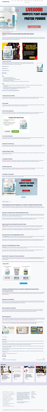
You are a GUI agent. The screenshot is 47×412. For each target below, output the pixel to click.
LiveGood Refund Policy (5, 404)
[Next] (45, 374)
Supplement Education (27, 0)
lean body (26, 226)
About (32, 395)
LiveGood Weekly (4, 399)
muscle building (18, 258)
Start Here (18, 0)
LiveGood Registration (5, 398)
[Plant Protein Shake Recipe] (9, 330)
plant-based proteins (8, 160)
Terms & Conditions (34, 394)
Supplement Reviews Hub (8, 395)
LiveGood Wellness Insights (5, 32)
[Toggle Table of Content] (9, 201)
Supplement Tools (27, 2)
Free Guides (7, 393)
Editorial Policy (33, 397)
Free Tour (15, 0)
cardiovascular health (12, 309)
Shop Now (23, 197)
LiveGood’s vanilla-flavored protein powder (8, 175)
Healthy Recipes (4, 394)
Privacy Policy (33, 391)
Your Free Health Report (11, 394)
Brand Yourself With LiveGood (41, 359)
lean (25, 137)
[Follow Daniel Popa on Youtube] (2, 356)
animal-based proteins (14, 161)
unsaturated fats (4, 226)
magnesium (13, 113)
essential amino (19, 97)
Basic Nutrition (11, 398)
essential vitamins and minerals (35, 257)
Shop (31, 0)
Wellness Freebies (10, 399)
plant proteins (14, 112)
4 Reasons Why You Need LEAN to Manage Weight (9, 359)
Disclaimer (32, 396)
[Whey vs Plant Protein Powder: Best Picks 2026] (23, 330)
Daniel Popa (4, 35)
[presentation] (6, 369)
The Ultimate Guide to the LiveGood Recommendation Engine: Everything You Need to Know (6, 376)
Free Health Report (35, 0)
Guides (42, 0)
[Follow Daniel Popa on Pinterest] (4, 356)
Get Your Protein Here (23, 283)
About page (3, 354)
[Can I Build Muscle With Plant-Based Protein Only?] (37, 330)
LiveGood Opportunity (5, 402)
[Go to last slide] (1, 374)
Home (12, 0)
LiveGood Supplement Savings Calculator (8, 403)
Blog (39, 0)
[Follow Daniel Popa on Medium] (5, 356)
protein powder (7, 294)
